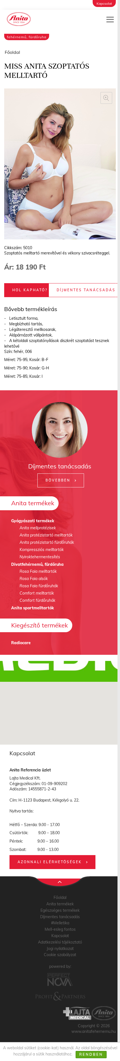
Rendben (91, 1054)
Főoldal (12, 52)
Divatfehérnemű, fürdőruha (37, 564)
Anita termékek (32, 503)
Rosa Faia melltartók (38, 571)
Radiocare (21, 642)
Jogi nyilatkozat (60, 948)
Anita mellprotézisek (38, 527)
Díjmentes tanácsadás (86, 290)
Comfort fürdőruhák (37, 600)
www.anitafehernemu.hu (93, 1031)
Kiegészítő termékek (39, 625)
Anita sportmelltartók (32, 607)
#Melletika (60, 922)
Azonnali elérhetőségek (50, 862)
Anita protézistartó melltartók (46, 535)
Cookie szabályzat (60, 954)
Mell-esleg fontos (60, 929)
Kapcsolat (104, 3)
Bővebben (57, 480)
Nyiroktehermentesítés (40, 556)
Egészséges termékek (60, 910)
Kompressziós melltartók (42, 549)
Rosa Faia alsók (34, 578)
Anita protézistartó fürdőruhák (47, 542)
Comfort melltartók (37, 593)
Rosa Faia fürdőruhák (39, 585)
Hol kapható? (29, 290)
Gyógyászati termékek (32, 520)
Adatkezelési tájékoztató (60, 942)
